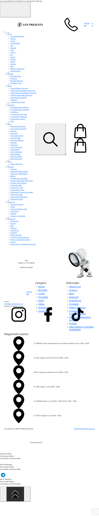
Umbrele (13, 169)
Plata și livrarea (16, 235)
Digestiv (13, 48)
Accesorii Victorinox (17, 102)
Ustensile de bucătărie (18, 98)
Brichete (10, 74)
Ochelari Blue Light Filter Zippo (21, 181)
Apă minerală (15, 71)
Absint (12, 57)
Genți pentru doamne (18, 129)
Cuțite (9, 86)
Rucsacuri (14, 133)
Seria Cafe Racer (16, 152)
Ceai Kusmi (14, 211)
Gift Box (13, 214)
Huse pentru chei (16, 188)
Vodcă (12, 62)
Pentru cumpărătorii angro (20, 240)
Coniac (12, 41)
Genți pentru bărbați (18, 126)
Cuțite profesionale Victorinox (21, 95)
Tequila (13, 59)
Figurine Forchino (16, 204)
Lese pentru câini (16, 199)
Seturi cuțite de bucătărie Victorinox (23, 93)
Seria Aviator (15, 150)
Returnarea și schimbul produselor (23, 244)
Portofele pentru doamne (19, 110)
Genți (9, 124)
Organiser (14, 145)
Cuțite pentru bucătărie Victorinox (22, 91)
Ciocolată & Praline (17, 36)
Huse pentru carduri (17, 119)
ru (92, 26)
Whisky (13, 39)
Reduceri (13, 228)
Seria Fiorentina (16, 159)
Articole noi (14, 230)
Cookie (12, 242)
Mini (12, 121)
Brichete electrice (16, 81)
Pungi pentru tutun (17, 190)
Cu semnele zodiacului (18, 117)
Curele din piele (16, 185)
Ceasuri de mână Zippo (18, 174)
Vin (11, 55)
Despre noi (11, 219)
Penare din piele (16, 195)
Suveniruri (11, 202)
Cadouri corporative (17, 216)
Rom (12, 50)
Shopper (13, 143)
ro (92, 23)
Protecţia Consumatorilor (19, 237)
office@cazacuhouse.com (13, 304)
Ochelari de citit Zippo (18, 183)
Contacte (13, 233)
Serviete (13, 131)
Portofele (10, 105)
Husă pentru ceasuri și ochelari (21, 192)
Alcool (9, 34)
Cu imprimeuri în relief (18, 114)
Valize (9, 162)
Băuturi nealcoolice (17, 69)
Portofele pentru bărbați (19, 107)
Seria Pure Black (16, 156)
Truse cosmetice (16, 147)
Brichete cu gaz (16, 83)
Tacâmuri (13, 100)
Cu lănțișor (14, 112)
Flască (12, 207)
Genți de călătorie (16, 140)
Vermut (13, 64)
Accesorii (13, 78)
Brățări (12, 176)
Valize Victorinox (16, 164)
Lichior (12, 53)
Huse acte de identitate (18, 197)
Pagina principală (26, 267)
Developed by (79, 429)
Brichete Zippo (15, 76)
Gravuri (13, 223)
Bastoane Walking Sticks (19, 171)
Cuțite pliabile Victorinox (19, 88)
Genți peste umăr (16, 136)
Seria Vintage (15, 154)
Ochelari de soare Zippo (19, 178)
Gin (11, 46)
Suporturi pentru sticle (18, 209)
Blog (12, 226)
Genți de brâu (15, 138)
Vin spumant (15, 43)
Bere (12, 66)
